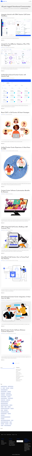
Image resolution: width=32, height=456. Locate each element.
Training (11, 423)
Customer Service (10, 398)
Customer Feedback (3, 396)
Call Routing (9, 391)
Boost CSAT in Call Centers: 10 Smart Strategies (15, 112)
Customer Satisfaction (4, 398)
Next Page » (18, 363)
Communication (8, 393)
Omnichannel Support (4, 413)
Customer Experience (11, 47)
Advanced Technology (4, 386)
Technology (2, 423)
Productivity (2, 418)
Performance (2, 415)
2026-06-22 (3, 47)
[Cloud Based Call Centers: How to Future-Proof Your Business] (16, 275)
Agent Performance (18, 369)
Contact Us (13, 434)
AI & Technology (18, 370)
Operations (9, 413)
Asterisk (8, 47)
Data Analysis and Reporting (4, 401)
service (12, 420)
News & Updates (18, 377)
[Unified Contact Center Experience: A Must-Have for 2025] (16, 167)
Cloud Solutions (3, 393)
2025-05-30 (3, 114)
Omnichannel (8, 333)
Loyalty (2, 410)
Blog (16, 434)
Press (5, 434)
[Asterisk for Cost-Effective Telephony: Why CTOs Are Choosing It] (16, 57)
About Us (2, 434)
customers (8, 396)
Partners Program (9, 434)
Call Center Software (3, 391)
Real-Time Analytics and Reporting (5, 420)
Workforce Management (7, 425)
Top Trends (6, 423)
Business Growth (18, 372)
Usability (2, 425)
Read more (2, 108)
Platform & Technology (15, 150)
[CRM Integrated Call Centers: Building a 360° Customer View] (16, 240)
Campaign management (12, 445)
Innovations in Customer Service (5, 408)
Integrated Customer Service (20, 376)
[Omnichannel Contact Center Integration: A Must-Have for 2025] (16, 312)
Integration (12, 408)
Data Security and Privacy (4, 403)
